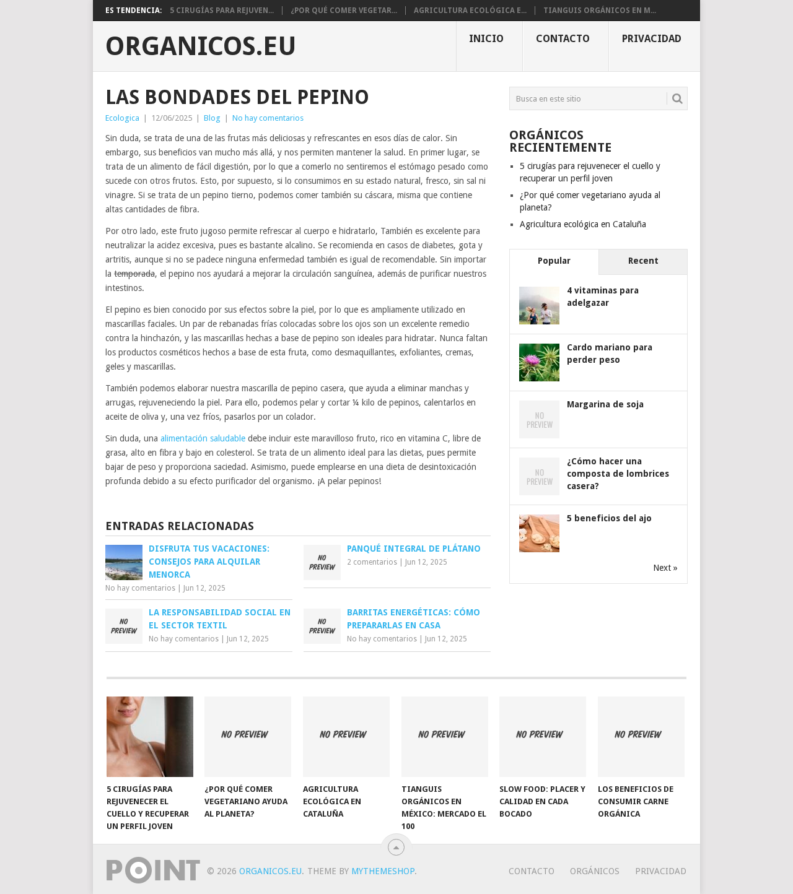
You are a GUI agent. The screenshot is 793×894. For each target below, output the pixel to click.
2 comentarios (372, 562)
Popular (554, 261)
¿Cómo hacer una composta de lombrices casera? (618, 473)
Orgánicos (595, 871)
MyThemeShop (382, 871)
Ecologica (122, 118)
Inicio (486, 39)
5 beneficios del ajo (609, 518)
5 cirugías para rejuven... (222, 10)
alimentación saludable (202, 438)
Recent (643, 261)
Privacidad (651, 39)
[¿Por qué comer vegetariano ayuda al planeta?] (247, 737)
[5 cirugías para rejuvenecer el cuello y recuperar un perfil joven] (150, 737)
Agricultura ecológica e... (470, 10)
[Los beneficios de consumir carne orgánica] (641, 737)
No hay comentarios (268, 118)
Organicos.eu (201, 46)
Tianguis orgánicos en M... (599, 10)
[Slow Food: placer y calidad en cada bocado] (542, 737)
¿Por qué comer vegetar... (344, 10)
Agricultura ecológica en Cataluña (583, 224)
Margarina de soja (605, 404)
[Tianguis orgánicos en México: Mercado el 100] (444, 737)
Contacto (563, 39)
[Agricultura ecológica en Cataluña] (346, 737)
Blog (212, 118)
